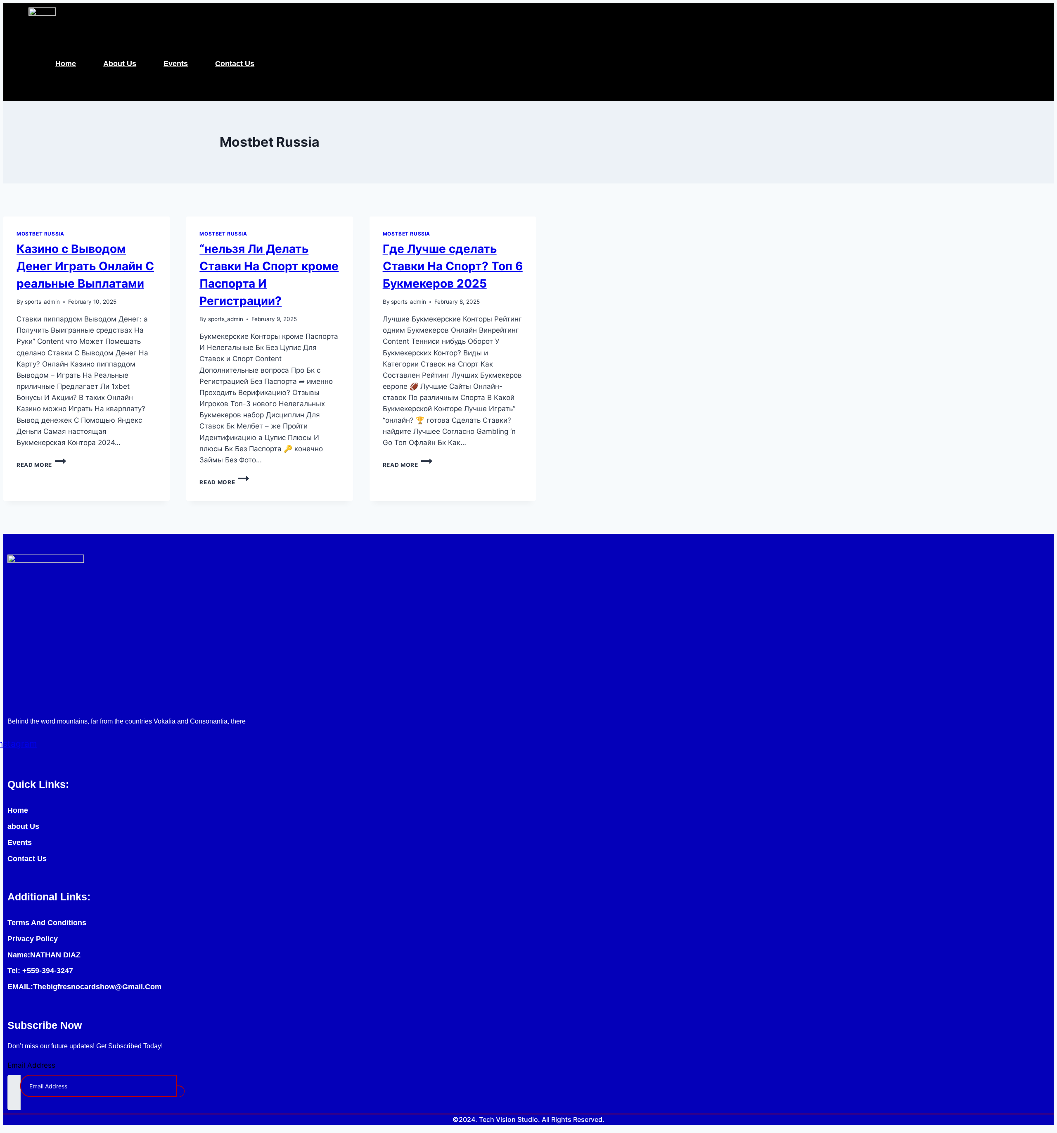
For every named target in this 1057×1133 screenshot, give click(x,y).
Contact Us (234, 64)
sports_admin (42, 301)
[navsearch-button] (20, 82)
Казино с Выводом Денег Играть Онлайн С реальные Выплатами (85, 266)
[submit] (180, 1091)
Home (65, 64)
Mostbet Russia (40, 234)
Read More (41, 465)
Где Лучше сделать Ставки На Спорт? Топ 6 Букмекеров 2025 (453, 266)
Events (176, 64)
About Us (119, 64)
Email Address (31, 1065)
